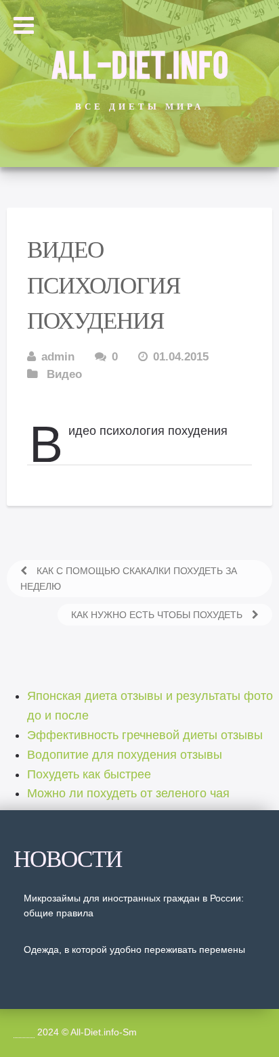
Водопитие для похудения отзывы (124, 754)
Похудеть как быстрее (89, 774)
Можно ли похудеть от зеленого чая (128, 793)
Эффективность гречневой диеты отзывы (145, 735)
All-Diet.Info (139, 63)
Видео (64, 374)
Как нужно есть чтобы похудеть (158, 614)
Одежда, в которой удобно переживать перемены (134, 949)
